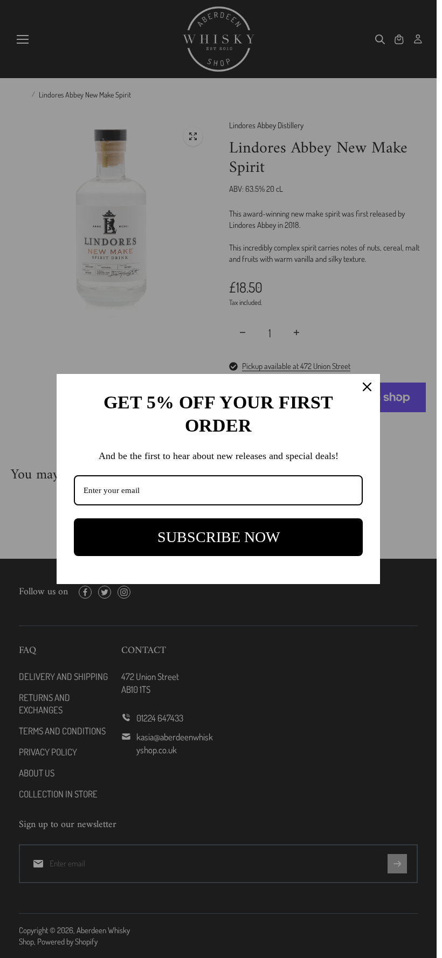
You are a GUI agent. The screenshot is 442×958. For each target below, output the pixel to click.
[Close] (367, 387)
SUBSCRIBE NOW (218, 537)
